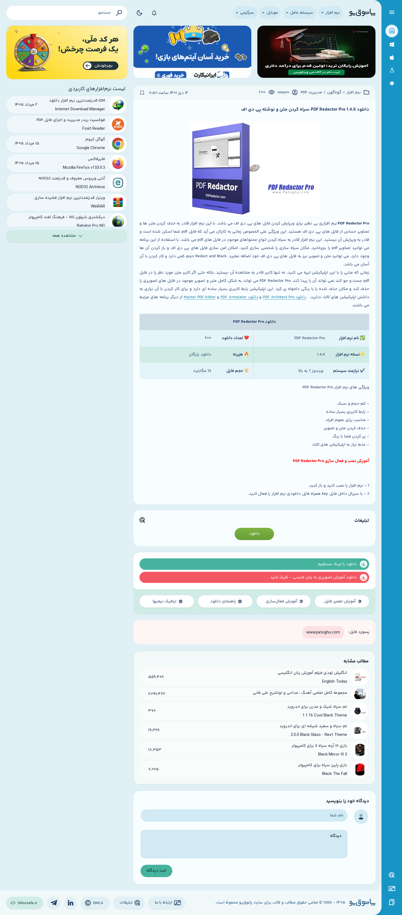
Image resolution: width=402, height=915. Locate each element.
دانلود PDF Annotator (239, 297)
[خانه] (391, 31)
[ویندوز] (391, 44)
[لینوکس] (391, 70)
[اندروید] (391, 83)
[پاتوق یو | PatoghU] (362, 12)
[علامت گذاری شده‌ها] (392, 902)
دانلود (254, 534)
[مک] (391, 57)
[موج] (316, 52)
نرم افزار (353, 93)
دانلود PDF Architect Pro (284, 297)
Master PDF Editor (200, 297)
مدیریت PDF (311, 93)
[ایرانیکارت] (192, 52)
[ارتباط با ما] (391, 888)
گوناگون (334, 93)
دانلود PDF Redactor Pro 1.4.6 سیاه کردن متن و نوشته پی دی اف (305, 109)
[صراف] (66, 52)
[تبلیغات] (392, 875)
